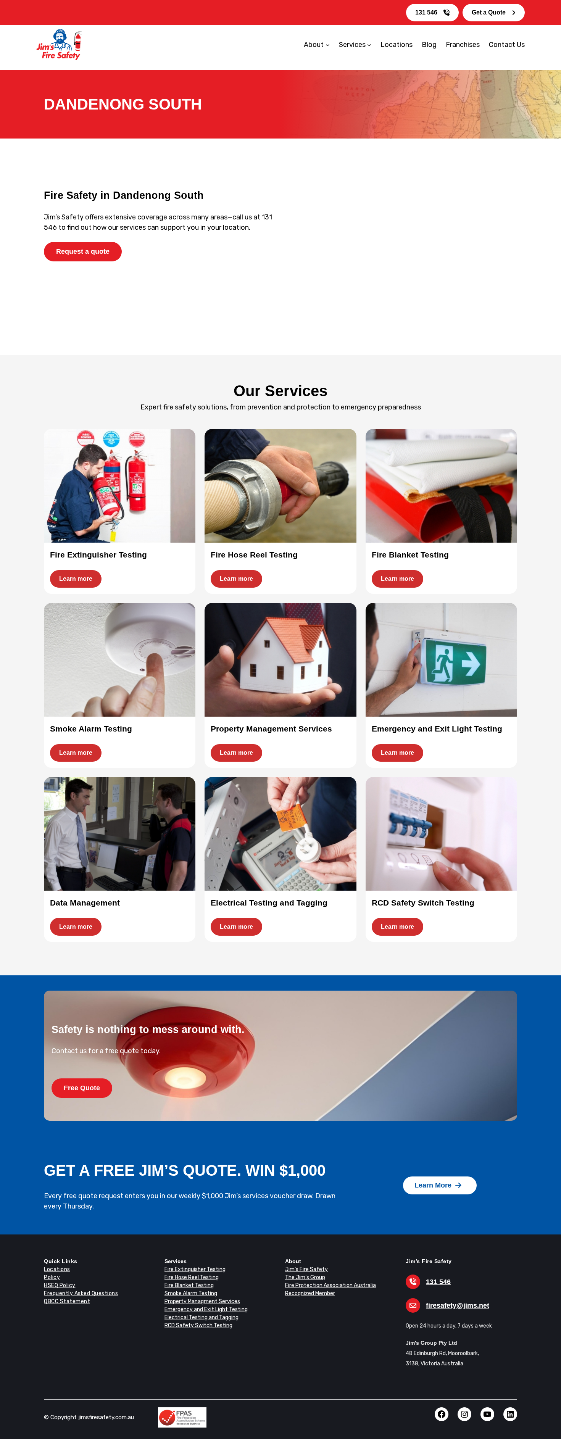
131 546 (426, 12)
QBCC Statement (67, 1301)
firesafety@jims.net (457, 1305)
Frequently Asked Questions (81, 1293)
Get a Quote (489, 12)
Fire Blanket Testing (189, 1285)
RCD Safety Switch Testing (198, 1325)
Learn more (75, 578)
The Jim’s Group (305, 1277)
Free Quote (82, 1088)
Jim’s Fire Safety (306, 1269)
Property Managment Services (202, 1301)
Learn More (432, 1185)
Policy (52, 1277)
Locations (57, 1269)
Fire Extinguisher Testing (195, 1269)
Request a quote (83, 251)
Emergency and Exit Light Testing (206, 1309)
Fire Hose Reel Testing (191, 1277)
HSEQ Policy (60, 1285)
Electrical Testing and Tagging (201, 1317)
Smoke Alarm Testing (190, 1293)
